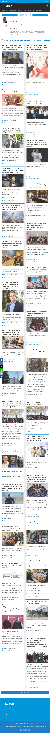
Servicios (26, 723)
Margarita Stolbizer (15, 155)
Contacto (32, 723)
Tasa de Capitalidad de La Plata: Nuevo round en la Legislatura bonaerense (11, 332)
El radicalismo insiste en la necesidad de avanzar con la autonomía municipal (12, 207)
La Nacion (34, 176)
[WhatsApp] (1, 369)
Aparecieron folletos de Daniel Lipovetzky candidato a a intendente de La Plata (12, 170)
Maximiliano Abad (10, 115)
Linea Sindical (39, 10)
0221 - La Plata (10, 274)
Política (4, 82)
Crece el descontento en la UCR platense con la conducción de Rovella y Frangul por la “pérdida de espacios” (11, 609)
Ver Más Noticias (25, 692)
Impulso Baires (34, 303)
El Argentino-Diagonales (36, 215)
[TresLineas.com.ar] (8, 6)
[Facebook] (43, 1)
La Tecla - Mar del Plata (11, 120)
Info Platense (9, 518)
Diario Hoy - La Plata (11, 476)
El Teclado (9, 160)
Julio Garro (10, 189)
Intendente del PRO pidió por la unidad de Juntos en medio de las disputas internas (36, 186)
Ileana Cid (15, 431)
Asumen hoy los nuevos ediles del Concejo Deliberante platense (36, 313)
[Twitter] (46, 1)
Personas (20, 10)
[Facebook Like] (1, 363)
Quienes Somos (19, 723)
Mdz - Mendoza (10, 82)
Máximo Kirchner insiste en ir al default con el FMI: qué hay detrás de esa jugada (12, 47)
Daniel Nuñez (14, 113)
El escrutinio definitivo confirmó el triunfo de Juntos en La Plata (12, 565)
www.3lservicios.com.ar (25, 730)
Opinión (29, 685)
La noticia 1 (9, 443)
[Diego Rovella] (5, 20)
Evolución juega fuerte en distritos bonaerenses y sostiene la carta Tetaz (35, 102)
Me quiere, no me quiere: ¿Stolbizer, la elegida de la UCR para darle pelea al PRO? (12, 130)
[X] (1, 366)
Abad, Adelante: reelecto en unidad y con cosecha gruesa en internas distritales (36, 47)
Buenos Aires (5, 10)
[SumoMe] (1, 376)
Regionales (13, 10)
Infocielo (9, 197)
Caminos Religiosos (29, 10)
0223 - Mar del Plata (11, 233)
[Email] (1, 373)
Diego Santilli (20, 509)
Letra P (32, 92)
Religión (29, 176)
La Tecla (33, 259)
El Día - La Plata (34, 342)
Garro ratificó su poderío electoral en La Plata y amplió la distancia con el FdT (36, 438)
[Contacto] (6, 714)
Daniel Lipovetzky (6, 191)
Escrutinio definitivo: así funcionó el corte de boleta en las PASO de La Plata (11, 528)
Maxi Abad (35, 247)
